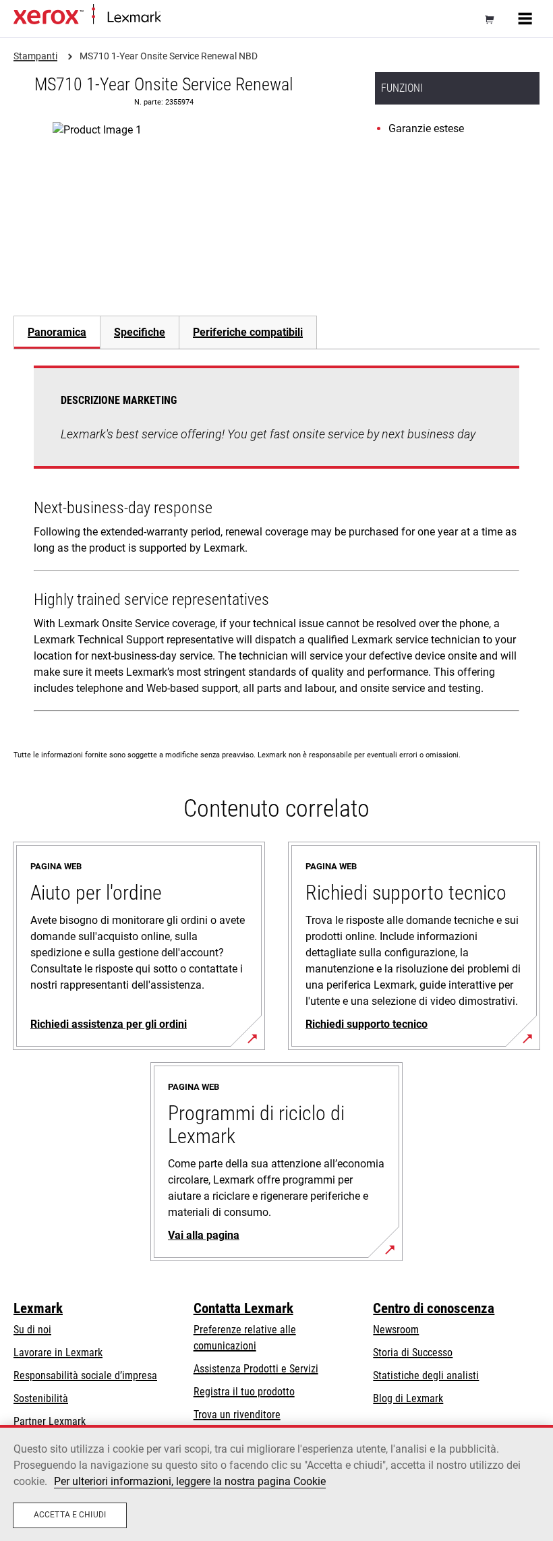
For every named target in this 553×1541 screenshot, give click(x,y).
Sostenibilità (40, 1398)
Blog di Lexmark (408, 1398)
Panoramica (57, 332)
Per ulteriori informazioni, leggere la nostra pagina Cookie (190, 1481)
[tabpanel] (276, 541)
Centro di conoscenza (433, 1308)
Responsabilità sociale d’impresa (85, 1375)
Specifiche (139, 332)
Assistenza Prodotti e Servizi (256, 1368)
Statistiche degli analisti (426, 1375)
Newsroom (396, 1329)
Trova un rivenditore (237, 1414)
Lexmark (38, 1308)
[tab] (56, 332)
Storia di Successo (413, 1352)
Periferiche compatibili (248, 332)
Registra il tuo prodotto (244, 1391)
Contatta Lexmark (243, 1308)
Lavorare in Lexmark (58, 1352)
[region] (276, 1483)
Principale (179, 18)
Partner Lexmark (49, 1421)
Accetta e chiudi (70, 1514)
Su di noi (32, 1329)
